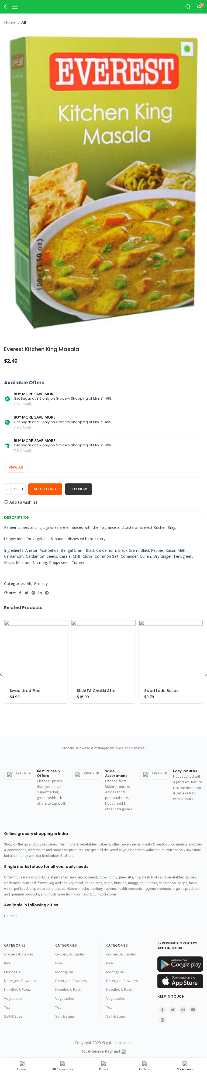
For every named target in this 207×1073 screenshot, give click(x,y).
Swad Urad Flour (26, 690)
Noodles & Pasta (17, 989)
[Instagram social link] (183, 1010)
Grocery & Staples (19, 954)
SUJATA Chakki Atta (96, 690)
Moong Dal (13, 972)
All (23, 22)
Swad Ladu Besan (161, 690)
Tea (7, 1007)
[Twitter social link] (26, 592)
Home (10, 22)
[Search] (188, 6)
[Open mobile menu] (15, 6)
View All (16, 467)
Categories (15, 945)
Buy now (78, 488)
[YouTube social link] (193, 1010)
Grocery (41, 583)
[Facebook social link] (20, 592)
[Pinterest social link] (33, 592)
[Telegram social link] (46, 592)
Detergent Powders (20, 980)
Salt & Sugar (14, 1016)
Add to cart (45, 488)
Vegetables (13, 998)
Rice (7, 963)
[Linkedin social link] (40, 592)
